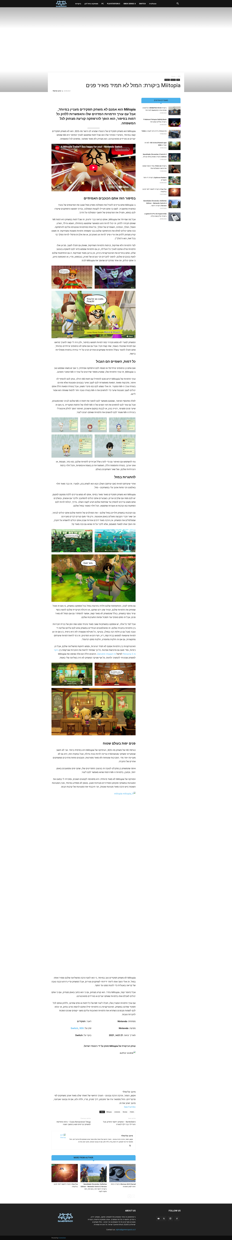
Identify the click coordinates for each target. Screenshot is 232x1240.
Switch (142, 3)
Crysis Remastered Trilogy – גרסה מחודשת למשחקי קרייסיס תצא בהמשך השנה (74, 1123)
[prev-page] (133, 1196)
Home (173, 76)
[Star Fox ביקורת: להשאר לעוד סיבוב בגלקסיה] (64, 1173)
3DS (178, 80)
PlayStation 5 (113, 3)
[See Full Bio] (122, 1107)
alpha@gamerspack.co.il (126, 1229)
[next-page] (129, 1196)
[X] (131, 1145)
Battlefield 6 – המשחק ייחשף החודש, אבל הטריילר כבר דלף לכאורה (119, 1123)
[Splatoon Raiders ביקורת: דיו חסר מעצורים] (174, 180)
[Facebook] (176, 1218)
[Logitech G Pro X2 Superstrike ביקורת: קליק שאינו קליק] (174, 217)
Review (125, 1112)
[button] (178, 4)
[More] (77, 100)
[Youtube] (158, 1218)
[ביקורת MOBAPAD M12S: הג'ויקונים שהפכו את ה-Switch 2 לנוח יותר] (174, 111)
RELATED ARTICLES (104, 1158)
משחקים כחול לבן (91, 3)
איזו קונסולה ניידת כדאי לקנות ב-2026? (154, 131)
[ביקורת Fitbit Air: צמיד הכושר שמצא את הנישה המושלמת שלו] (174, 169)
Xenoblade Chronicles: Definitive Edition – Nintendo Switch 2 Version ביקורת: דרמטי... (155, 203)
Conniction (62, 1238)
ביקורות (78, 3)
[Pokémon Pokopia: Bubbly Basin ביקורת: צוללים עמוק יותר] (174, 122)
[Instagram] (170, 1218)
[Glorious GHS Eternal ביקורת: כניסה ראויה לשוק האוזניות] (122, 1173)
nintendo (117, 1112)
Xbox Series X (129, 3)
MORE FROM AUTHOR (83, 1158)
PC (103, 3)
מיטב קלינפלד (57, 91)
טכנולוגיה (152, 3)
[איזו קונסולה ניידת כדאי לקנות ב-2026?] (174, 134)
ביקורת (132, 1112)
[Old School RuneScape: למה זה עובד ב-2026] (174, 146)
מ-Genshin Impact (106, 654)
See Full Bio (130, 1107)
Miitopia (109, 1112)
